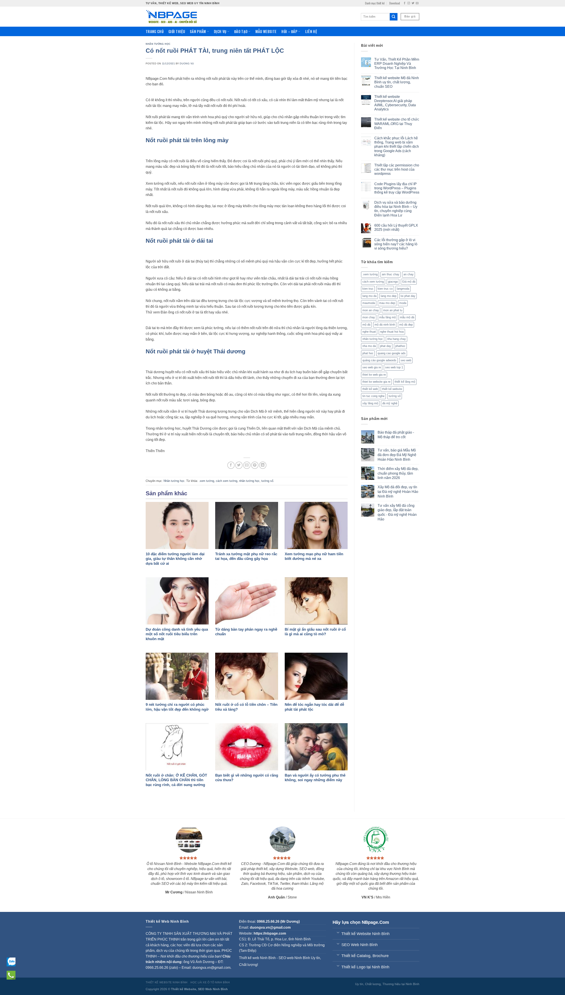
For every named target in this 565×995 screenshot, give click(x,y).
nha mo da (369, 346)
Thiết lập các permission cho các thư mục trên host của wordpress (396, 169)
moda (402, 303)
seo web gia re (371, 367)
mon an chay (370, 310)
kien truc (367, 288)
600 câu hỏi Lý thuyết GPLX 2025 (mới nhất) (396, 227)
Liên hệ (311, 31)
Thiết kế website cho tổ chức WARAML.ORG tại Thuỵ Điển (396, 123)
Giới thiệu (176, 31)
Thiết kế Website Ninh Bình (167, 982)
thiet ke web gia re (374, 374)
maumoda (368, 303)
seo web (406, 360)
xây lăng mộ (370, 403)
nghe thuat (369, 331)
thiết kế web (370, 389)
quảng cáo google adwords (379, 360)
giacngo (393, 281)
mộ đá (366, 324)
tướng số (267, 481)
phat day (385, 346)
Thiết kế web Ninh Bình (257, 958)
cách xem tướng (226, 481)
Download (394, 3)
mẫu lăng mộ (387, 317)
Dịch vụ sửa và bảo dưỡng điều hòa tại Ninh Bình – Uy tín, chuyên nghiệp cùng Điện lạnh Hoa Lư (395, 209)
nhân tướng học (249, 481)
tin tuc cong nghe (373, 396)
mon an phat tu (392, 310)
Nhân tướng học (158, 44)
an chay (408, 274)
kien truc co (385, 288)
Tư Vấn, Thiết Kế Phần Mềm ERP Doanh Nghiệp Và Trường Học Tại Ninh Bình (396, 64)
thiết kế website (392, 389)
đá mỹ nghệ (389, 403)
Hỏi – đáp (289, 31)
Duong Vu (187, 63)
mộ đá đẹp (406, 324)
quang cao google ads (392, 353)
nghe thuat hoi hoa (392, 331)
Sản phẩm (198, 31)
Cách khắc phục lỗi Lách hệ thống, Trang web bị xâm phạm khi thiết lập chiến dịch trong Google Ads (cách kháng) (396, 146)
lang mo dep (388, 296)
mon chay (368, 317)
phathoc (400, 346)
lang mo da (369, 296)
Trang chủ (155, 31)
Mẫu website (266, 31)
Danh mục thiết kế (374, 3)
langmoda (403, 288)
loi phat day (408, 296)
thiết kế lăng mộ (405, 381)
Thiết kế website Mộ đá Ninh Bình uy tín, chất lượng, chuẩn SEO (396, 82)
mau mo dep (387, 303)
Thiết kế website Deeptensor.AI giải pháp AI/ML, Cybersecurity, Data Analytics (395, 103)
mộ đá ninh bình (385, 324)
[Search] (393, 16)
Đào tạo (240, 31)
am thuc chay (390, 274)
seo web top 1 (394, 367)
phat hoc (367, 353)
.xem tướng (206, 481)
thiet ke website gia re (376, 381)
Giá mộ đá (408, 281)
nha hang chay (396, 339)
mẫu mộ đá (407, 317)
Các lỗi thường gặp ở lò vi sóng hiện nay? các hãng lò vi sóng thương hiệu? (395, 244)
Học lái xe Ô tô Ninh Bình (210, 982)
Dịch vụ (220, 31)
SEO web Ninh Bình (294, 958)
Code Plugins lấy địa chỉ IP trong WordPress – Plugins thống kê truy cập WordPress (396, 188)
